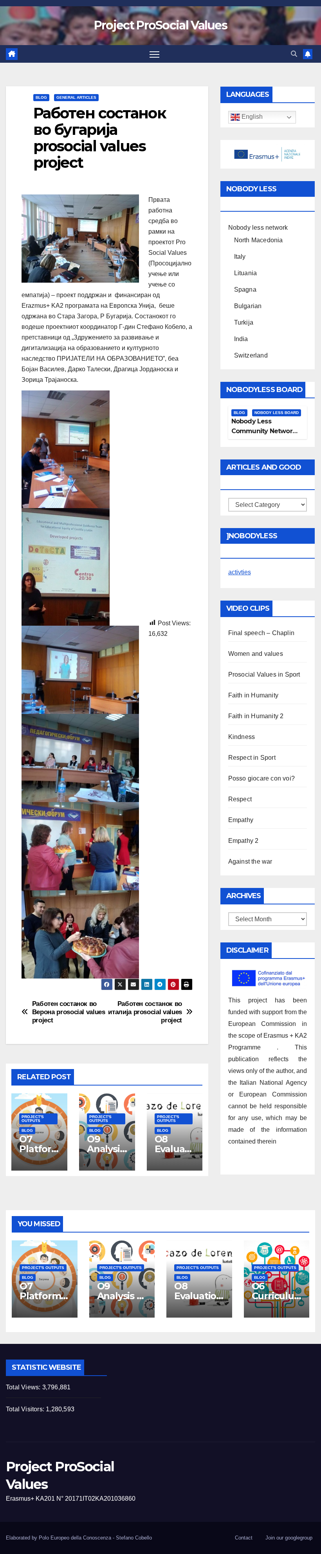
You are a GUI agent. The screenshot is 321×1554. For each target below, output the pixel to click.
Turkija (243, 322)
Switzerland (251, 355)
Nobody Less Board (276, 412)
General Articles (76, 97)
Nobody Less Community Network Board (263, 431)
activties (239, 572)
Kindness (241, 736)
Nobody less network (258, 227)
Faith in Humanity (253, 695)
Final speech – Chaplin (261, 633)
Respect (240, 799)
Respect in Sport (252, 757)
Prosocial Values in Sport (264, 674)
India (241, 339)
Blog (41, 97)
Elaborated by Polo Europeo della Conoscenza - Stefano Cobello (79, 1538)
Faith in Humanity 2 (256, 716)
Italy (240, 256)
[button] (294, 54)
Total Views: (24, 1387)
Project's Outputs (33, 1119)
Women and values (255, 653)
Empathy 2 (243, 840)
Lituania (245, 273)
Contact (243, 1538)
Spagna (245, 289)
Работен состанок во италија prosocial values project (145, 1012)
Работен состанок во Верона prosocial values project (68, 1012)
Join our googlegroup (288, 1538)
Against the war (250, 861)
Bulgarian (248, 306)
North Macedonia (258, 240)
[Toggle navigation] (154, 54)
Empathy (240, 820)
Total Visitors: (26, 1409)
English (251, 117)
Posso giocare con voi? (261, 778)
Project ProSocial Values (160, 25)
